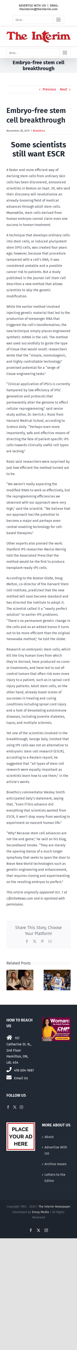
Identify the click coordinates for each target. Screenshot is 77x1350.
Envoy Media (40, 1212)
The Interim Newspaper (54, 1206)
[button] (9, 980)
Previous (49, 89)
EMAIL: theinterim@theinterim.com (38, 7)
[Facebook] (8, 1107)
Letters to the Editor (54, 1178)
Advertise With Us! (55, 1150)
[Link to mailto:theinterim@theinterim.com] (9, 1077)
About (49, 1137)
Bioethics (39, 130)
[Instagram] (21, 1107)
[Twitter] (14, 1107)
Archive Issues (55, 1164)
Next (63, 89)
